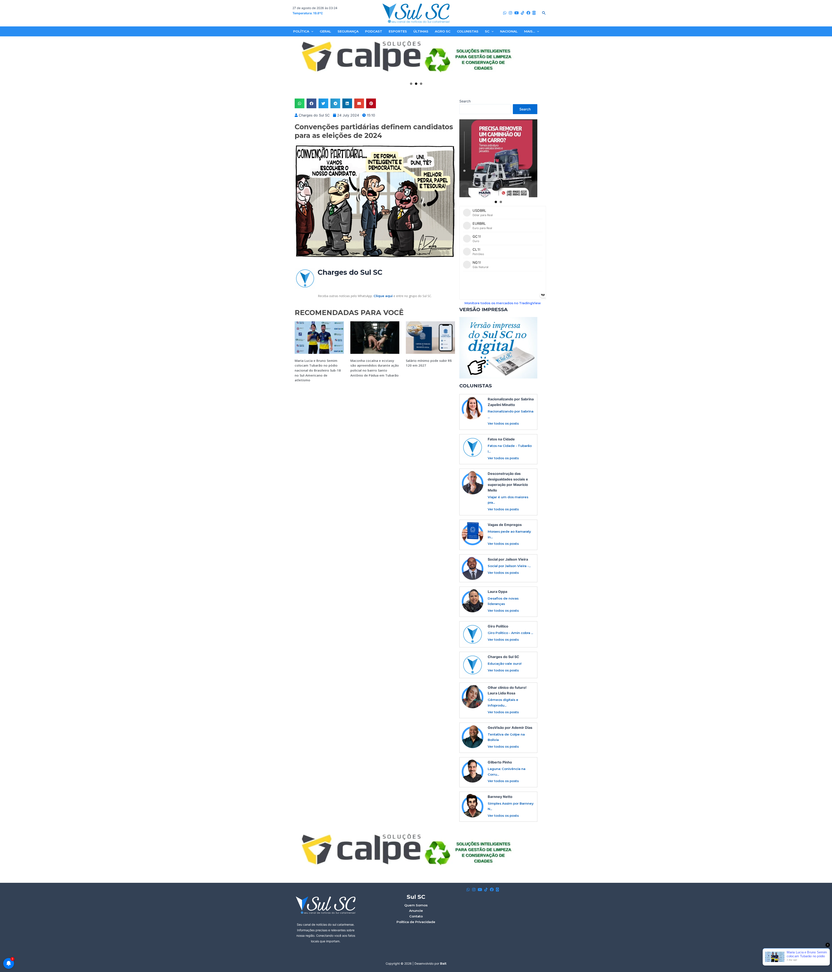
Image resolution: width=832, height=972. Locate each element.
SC (487, 31)
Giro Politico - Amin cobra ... (510, 633)
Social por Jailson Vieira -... (509, 566)
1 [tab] (411, 83)
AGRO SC (442, 31)
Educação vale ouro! (505, 663)
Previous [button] (299, 59)
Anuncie (416, 911)
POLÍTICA (301, 31)
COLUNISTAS (467, 31)
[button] (299, 103)
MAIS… (529, 31)
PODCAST (373, 31)
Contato (416, 916)
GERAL (325, 31)
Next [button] (532, 59)
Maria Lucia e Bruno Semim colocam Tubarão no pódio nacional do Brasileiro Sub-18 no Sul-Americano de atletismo (318, 370)
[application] (311, 31)
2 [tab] (416, 83)
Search (465, 101)
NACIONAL (509, 31)
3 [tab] (421, 83)
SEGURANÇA (348, 31)
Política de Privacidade (415, 922)
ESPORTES (398, 31)
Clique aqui (383, 296)
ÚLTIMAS (420, 31)
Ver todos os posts (503, 423)
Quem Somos (415, 905)
